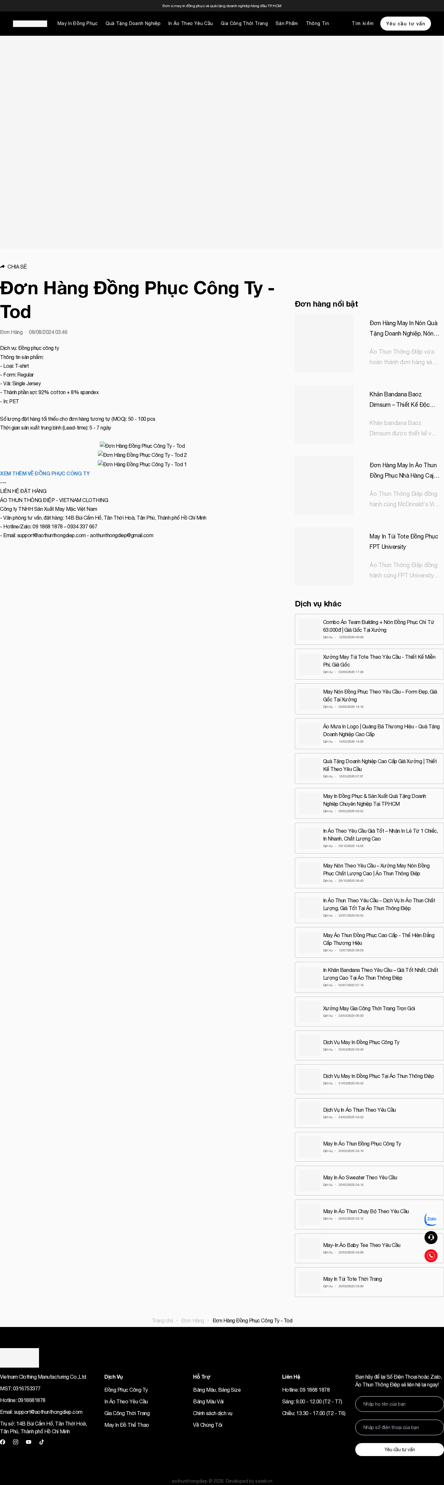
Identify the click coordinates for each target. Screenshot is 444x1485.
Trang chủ (162, 1320)
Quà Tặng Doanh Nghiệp (133, 23)
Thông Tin (317, 23)
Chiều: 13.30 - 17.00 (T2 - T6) (314, 1413)
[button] (142, 267)
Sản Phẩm (287, 23)
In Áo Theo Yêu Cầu (190, 23)
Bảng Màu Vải (208, 1401)
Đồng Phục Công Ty (126, 1390)
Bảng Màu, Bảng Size (217, 1390)
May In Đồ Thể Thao (126, 1425)
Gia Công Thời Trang (244, 23)
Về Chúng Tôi (207, 1425)
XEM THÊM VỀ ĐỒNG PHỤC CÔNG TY (44, 473)
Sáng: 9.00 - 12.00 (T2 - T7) (312, 1401)
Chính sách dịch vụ (212, 1413)
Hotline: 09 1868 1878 (306, 1390)
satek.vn (263, 1481)
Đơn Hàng (192, 1320)
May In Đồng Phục (78, 23)
